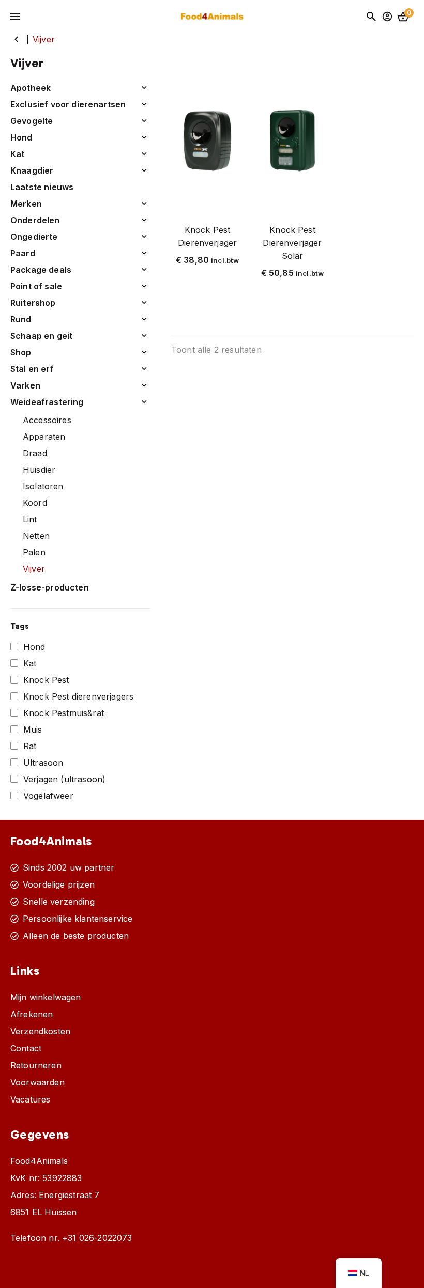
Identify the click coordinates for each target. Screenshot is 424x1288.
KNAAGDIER (31, 170)
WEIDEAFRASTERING (16, 39)
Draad (35, 453)
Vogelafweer (48, 795)
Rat (29, 746)
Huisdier (39, 469)
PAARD (22, 253)
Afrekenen (31, 1014)
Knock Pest (46, 680)
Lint (30, 519)
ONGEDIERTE (34, 236)
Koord (35, 503)
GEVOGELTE (31, 121)
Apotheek (30, 88)
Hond (34, 647)
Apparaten (44, 436)
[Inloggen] (387, 16)
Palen (34, 552)
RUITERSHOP (33, 303)
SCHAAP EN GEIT (41, 336)
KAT (17, 154)
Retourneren (36, 1065)
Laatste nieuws (41, 187)
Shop (21, 352)
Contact (25, 1048)
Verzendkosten (40, 1031)
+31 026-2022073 (97, 1238)
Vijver (34, 569)
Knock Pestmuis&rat (63, 713)
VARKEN (25, 385)
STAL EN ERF (32, 369)
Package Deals (40, 270)
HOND (21, 137)
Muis (32, 729)
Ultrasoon (43, 762)
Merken (26, 203)
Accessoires (47, 420)
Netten (36, 536)
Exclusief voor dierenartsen (68, 104)
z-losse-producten (49, 587)
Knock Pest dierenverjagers (78, 696)
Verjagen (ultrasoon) (64, 779)
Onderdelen (35, 220)
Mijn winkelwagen (45, 997)
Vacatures (30, 1099)
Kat (29, 663)
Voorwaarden (37, 1082)
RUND (21, 319)
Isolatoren (43, 486)
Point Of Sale (36, 286)
